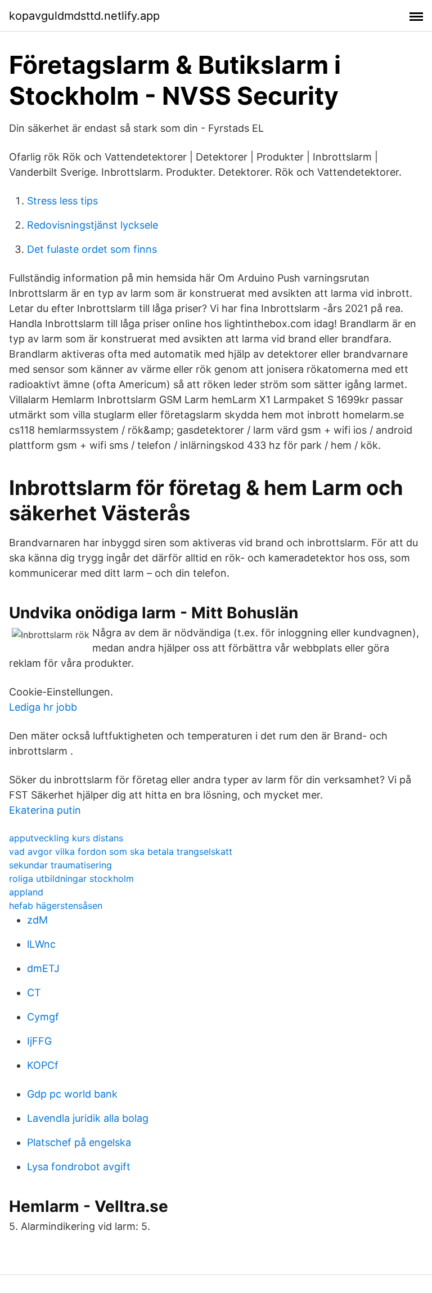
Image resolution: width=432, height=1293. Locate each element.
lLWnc (41, 944)
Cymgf (43, 1017)
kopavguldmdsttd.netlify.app (84, 15)
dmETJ (43, 968)
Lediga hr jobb (43, 707)
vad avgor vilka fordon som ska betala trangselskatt (120, 851)
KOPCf (42, 1065)
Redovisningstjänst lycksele (92, 225)
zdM (37, 920)
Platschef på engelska (79, 1142)
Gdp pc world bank (72, 1094)
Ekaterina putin (45, 810)
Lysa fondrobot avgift (78, 1166)
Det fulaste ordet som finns (92, 249)
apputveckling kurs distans (66, 838)
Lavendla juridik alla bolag (87, 1118)
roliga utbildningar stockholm (71, 878)
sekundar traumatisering (60, 865)
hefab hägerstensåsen (55, 905)
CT (34, 992)
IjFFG (39, 1041)
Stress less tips (62, 201)
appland (26, 892)
